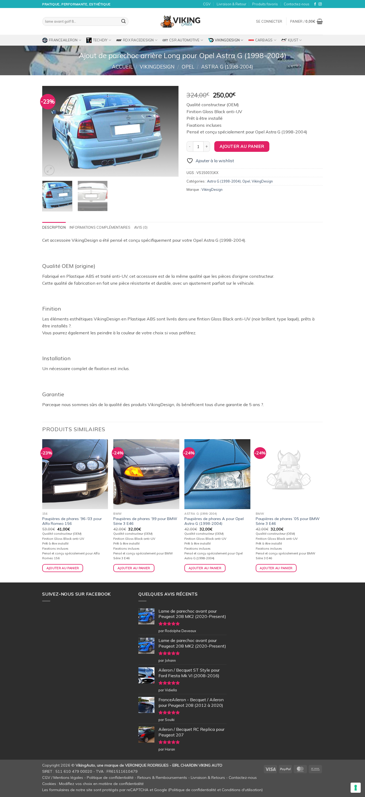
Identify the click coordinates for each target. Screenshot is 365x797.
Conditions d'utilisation (242, 789)
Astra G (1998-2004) (227, 67)
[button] (269, 21)
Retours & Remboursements (162, 777)
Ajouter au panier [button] (62, 568)
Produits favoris (265, 4)
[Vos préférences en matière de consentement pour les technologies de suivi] (356, 788)
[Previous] (51, 131)
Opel (188, 67)
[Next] (169, 131)
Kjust (293, 40)
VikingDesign (227, 40)
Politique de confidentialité (110, 777)
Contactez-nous (296, 4)
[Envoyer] (123, 21)
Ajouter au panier (242, 146)
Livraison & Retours (208, 777)
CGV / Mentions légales (62, 777)
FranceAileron (63, 40)
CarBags (264, 40)
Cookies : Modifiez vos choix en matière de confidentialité (93, 783)
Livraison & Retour (231, 4)
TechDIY (100, 40)
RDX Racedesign (138, 40)
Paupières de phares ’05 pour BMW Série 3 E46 (288, 521)
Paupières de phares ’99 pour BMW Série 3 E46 (145, 521)
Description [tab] (54, 227)
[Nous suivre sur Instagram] (320, 4)
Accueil (122, 67)
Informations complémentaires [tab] (99, 227)
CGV (207, 4)
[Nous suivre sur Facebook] (315, 4)
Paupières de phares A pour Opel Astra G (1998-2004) (214, 521)
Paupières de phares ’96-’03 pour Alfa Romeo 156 (72, 521)
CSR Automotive (184, 40)
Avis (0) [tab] (140, 227)
